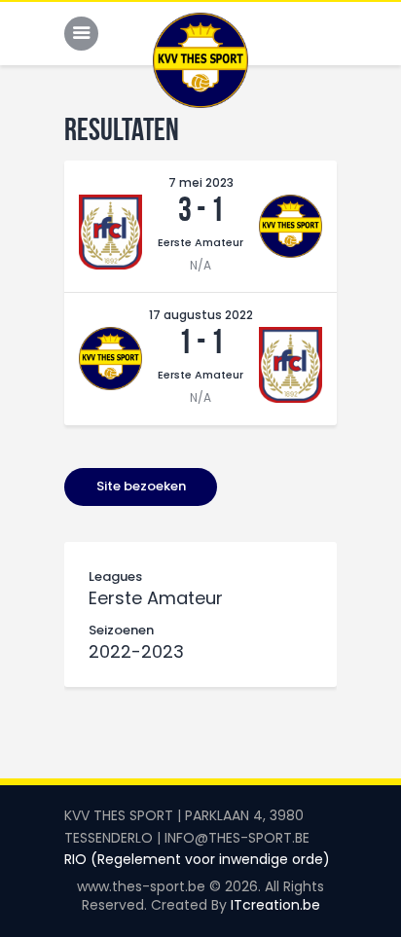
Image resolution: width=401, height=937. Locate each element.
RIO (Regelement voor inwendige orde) (197, 859)
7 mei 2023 (201, 182)
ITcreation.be (275, 905)
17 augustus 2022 (201, 314)
